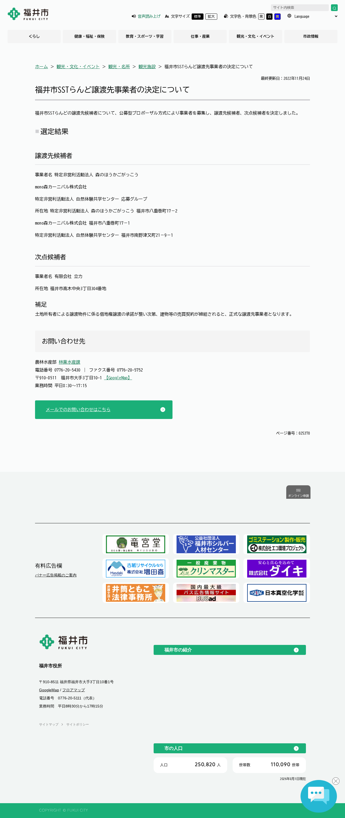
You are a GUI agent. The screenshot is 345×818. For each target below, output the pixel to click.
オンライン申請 (298, 495)
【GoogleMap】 (118, 378)
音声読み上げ (149, 16)
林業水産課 (69, 362)
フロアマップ (73, 690)
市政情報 (310, 36)
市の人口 (173, 748)
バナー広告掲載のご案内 (56, 575)
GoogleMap (49, 690)
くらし (34, 36)
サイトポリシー (77, 724)
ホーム (41, 66)
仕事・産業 (200, 36)
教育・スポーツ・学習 (145, 36)
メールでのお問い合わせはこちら (78, 409)
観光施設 (147, 66)
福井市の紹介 (178, 649)
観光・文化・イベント (255, 36)
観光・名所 (119, 66)
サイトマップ (48, 724)
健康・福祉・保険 (89, 36)
